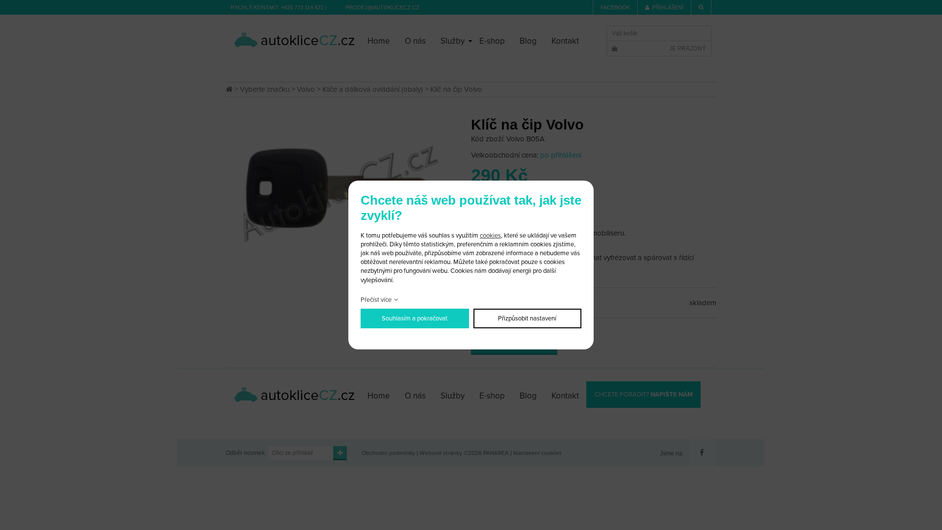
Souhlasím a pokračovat (414, 318)
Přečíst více (376, 300)
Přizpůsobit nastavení (527, 318)
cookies (490, 235)
